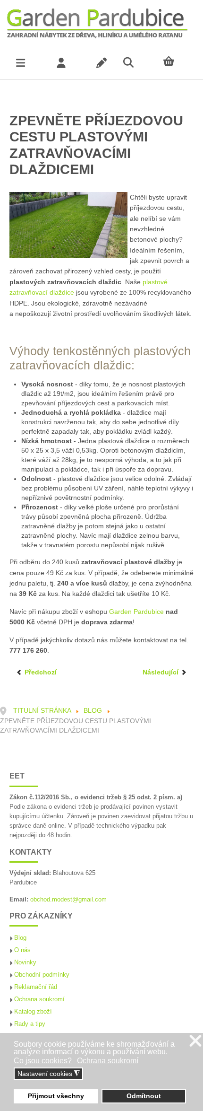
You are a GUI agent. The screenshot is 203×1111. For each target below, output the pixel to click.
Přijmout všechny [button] (56, 1096)
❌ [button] (195, 1041)
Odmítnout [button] (144, 1096)
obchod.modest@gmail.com (68, 899)
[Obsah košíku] (182, 61)
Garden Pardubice (136, 611)
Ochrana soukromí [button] (107, 1061)
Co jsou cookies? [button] (43, 1061)
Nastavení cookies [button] (48, 1074)
